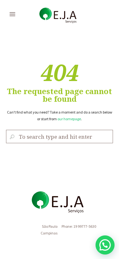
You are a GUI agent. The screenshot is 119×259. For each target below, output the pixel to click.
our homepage (69, 118)
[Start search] (11, 136)
